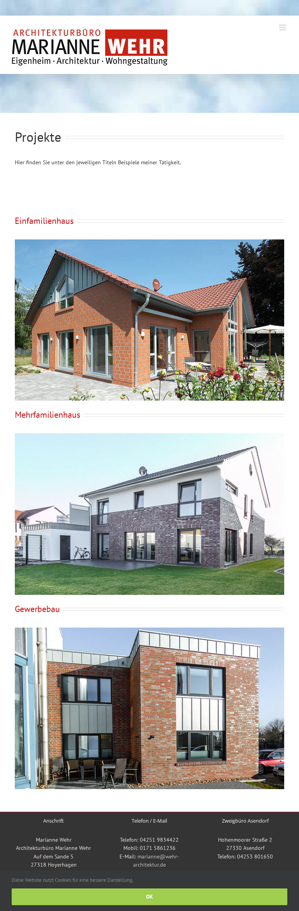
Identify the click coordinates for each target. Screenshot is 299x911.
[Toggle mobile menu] (283, 27)
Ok (149, 896)
